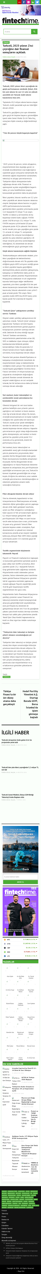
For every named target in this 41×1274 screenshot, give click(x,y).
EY (31, 1193)
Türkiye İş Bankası (14, 1205)
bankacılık (34, 1191)
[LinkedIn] (33, 2)
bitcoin (4, 1193)
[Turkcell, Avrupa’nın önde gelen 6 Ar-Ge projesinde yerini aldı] (20, 756)
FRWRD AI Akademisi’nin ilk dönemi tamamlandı (34, 1168)
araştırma (21, 1191)
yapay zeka (35, 1205)
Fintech (4, 1210)
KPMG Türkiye (29, 1197)
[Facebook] (24, 2)
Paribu (9, 1201)
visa (29, 1205)
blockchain (11, 1193)
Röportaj (31, 1201)
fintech (4, 1195)
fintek (19, 1195)
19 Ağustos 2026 (21, 745)
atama (27, 1191)
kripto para (5, 1199)
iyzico (17, 1197)
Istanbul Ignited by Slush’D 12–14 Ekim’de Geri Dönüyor (24, 1069)
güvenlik (5, 1197)
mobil (35, 1199)
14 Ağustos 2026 (21, 772)
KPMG (22, 1197)
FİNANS (6, 42)
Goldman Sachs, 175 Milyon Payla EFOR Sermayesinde (25, 1137)
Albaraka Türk (12, 1191)
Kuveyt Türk (14, 1199)
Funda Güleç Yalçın (9, 57)
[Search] (4, 2)
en (19, 2)
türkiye (4, 1205)
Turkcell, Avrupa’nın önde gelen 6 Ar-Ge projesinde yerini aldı (17, 741)
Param (4, 1201)
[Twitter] (37, 2)
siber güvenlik (6, 1203)
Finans (4, 1216)
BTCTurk (18, 1193)
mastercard (29, 1199)
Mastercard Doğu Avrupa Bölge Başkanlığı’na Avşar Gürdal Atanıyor (29, 1101)
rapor (25, 1201)
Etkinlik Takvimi (7, 1228)
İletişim (4, 1234)
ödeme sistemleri (20, 1207)
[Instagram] (28, 2)
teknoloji (25, 1203)
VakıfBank (24, 1205)
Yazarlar (10, 1207)
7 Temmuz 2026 (21, 800)
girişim (33, 1195)
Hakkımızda (6, 1231)
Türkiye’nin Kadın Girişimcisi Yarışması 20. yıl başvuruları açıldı (23, 1089)
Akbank (4, 1191)
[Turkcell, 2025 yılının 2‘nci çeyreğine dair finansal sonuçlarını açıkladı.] (20, 70)
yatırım (4, 1207)
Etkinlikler (5, 1225)
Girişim (4, 1222)
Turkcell (6, 677)
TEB (20, 1203)
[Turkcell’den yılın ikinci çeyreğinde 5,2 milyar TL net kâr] (20, 783)
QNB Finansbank (17, 1201)
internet (12, 1197)
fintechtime (12, 1195)
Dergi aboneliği (7, 1237)
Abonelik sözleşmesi (9, 1240)
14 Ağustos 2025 (20, 57)
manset (22, 1199)
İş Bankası (30, 1207)
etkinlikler (25, 1193)
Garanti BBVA (26, 1195)
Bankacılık (5, 1219)
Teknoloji (5, 1213)
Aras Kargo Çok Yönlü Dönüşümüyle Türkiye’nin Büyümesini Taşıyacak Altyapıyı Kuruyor (30, 1151)
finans (35, 1193)
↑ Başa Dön (20, 1271)
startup (15, 1203)
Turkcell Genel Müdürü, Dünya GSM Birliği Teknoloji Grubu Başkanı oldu (17, 796)
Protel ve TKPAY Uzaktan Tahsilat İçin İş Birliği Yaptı (34, 1117)
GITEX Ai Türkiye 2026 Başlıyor (28, 1078)
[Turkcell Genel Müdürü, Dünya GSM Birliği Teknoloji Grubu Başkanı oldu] (20, 810)
